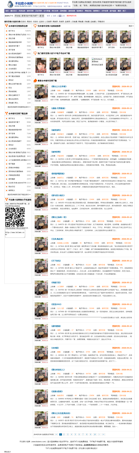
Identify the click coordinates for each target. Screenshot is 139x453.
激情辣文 (96, 11)
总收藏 (93, 22)
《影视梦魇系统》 (58, 174)
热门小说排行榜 (51, 3)
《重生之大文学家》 (58, 86)
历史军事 (38, 11)
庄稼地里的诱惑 (14, 175)
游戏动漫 (71, 11)
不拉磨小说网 (25, 442)
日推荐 (49, 22)
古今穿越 (47, 11)
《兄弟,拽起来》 (57, 239)
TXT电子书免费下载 (69, 448)
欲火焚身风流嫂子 (15, 54)
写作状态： (115, 90)
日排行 (23, 22)
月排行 (35, 22)
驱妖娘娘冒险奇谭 (15, 42)
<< (56, 434)
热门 (124, 11)
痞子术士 (41, 47)
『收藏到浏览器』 (121, 5)
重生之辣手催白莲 (15, 84)
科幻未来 (55, 11)
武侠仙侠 (22, 11)
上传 (63, 16)
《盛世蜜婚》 (56, 326)
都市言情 (30, 11)
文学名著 (105, 11)
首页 (7, 11)
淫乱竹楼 (69, 47)
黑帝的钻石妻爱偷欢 (16, 57)
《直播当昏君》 (57, 391)
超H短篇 (113, 11)
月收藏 (87, 22)
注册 (75, 5)
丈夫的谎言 (13, 69)
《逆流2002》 (56, 304)
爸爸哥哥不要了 (97, 47)
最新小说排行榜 (38, 3)
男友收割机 (13, 91)
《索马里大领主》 (58, 195)
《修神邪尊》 (56, 152)
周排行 (29, 22)
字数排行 (101, 22)
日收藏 (74, 22)
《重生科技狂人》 (58, 370)
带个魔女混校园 (14, 76)
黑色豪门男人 (13, 103)
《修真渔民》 (56, 130)
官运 (10, 88)
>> (103, 434)
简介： (53, 94)
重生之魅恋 (13, 65)
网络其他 (88, 11)
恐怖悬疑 (63, 11)
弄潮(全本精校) (14, 168)
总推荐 (67, 22)
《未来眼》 (55, 348)
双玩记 (11, 80)
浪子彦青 (111, 47)
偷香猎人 (12, 190)
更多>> (131, 26)
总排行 (41, 22)
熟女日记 (12, 187)
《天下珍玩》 (56, 261)
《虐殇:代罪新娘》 (58, 108)
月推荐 (61, 22)
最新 (119, 11)
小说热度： (68, 90)
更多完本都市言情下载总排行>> (19, 195)
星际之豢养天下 (14, 95)
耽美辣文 (80, 11)
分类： (99, 90)
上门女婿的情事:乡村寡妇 (18, 160)
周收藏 (80, 22)
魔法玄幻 (13, 11)
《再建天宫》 (56, 282)
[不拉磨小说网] (19, 8)
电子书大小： (83, 90)
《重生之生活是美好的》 (60, 413)
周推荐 (55, 22)
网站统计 (93, 448)
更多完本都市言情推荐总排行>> (19, 107)
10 (95, 434)
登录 (85, 5)
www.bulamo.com (39, 442)
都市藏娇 (12, 179)
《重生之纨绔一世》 (58, 217)
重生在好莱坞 (13, 99)
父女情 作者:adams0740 (17, 183)
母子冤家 (12, 164)
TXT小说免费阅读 (53, 448)
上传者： (55, 90)
